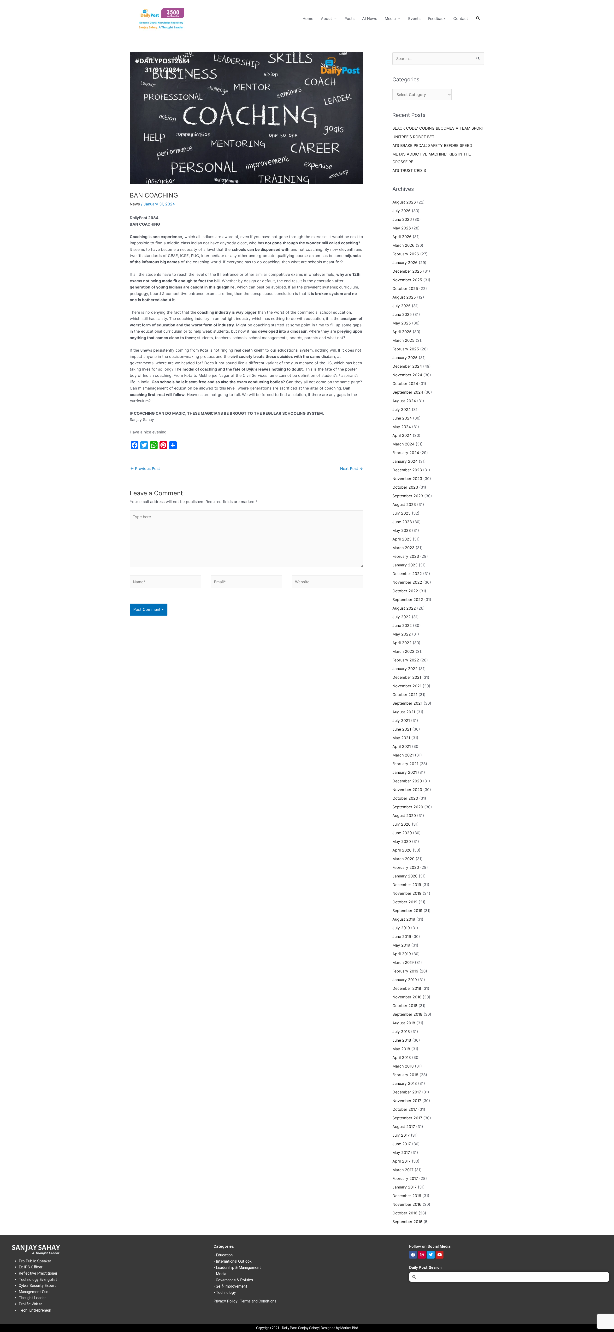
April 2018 (401, 1057)
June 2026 (402, 219)
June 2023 (402, 521)
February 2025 (405, 349)
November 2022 (407, 582)
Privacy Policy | (226, 1301)
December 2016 (406, 1195)
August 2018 (403, 1022)
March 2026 (403, 245)
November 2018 (406, 997)
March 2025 (403, 340)
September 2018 (407, 1014)
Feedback (437, 18)
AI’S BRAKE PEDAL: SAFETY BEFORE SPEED (432, 145)
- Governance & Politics (233, 1280)
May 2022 (401, 634)
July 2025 (401, 305)
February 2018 (405, 1074)
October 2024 (405, 383)
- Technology (224, 1292)
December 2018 (406, 988)
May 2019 (401, 945)
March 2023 (403, 547)
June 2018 (401, 1040)
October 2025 (405, 288)
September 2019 (407, 910)
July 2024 (401, 409)
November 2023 (407, 478)
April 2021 (401, 746)
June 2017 (401, 1143)
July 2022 (401, 616)
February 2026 (405, 254)
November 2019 (406, 893)
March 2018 (403, 1066)
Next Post (351, 468)
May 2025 (401, 323)
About (326, 18)
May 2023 (401, 530)
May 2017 (401, 1152)
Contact (460, 18)
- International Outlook (232, 1261)
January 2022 (405, 668)
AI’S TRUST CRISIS (409, 170)
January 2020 (405, 876)
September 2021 (407, 703)
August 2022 (404, 608)
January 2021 (404, 772)
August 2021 (403, 711)
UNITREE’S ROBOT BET (413, 136)
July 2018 (401, 1031)
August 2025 (404, 297)
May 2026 (401, 228)
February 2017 (405, 1178)
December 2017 (406, 1092)
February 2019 (405, 971)
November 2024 (407, 374)
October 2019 (404, 902)
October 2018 (404, 1005)
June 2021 (401, 729)
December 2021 (406, 677)
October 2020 (405, 798)
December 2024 (407, 366)
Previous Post (145, 468)
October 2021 (404, 694)
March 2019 (403, 962)
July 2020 (401, 824)
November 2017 (406, 1100)
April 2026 (402, 236)
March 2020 (403, 858)
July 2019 (401, 927)
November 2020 (407, 789)
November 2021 (406, 686)
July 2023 (401, 513)
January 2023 (405, 565)
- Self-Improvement (230, 1286)
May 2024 (401, 426)
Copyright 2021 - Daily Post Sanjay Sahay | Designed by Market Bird (307, 1328)
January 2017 (404, 1187)
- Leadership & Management (237, 1267)
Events (414, 18)
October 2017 (404, 1109)
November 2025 (407, 279)
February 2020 (405, 867)
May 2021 (401, 737)
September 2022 (407, 599)
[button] (478, 18)
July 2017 (401, 1135)
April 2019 (401, 953)
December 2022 (407, 573)
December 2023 (407, 470)
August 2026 (404, 202)
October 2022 (405, 590)
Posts (349, 18)
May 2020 (401, 841)
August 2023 (404, 504)
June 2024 (402, 418)
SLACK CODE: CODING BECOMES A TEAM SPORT (438, 128)
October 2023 (405, 487)
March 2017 (402, 1169)
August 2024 (404, 400)
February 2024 (405, 452)
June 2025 (402, 314)
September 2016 (407, 1221)
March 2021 (403, 755)
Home (307, 18)
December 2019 (406, 884)
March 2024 (403, 444)
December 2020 (407, 781)
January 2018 (404, 1083)
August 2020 (404, 815)
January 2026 (405, 262)
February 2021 (405, 763)
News (135, 204)
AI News (369, 18)
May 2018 (401, 1048)
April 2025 (402, 331)
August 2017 (403, 1126)
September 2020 (407, 806)
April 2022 (402, 642)
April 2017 (401, 1161)
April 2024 (402, 435)
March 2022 (403, 651)
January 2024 (405, 461)
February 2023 (405, 556)
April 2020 (402, 850)
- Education (223, 1255)
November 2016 (406, 1204)
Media (390, 18)
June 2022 (402, 625)
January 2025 (405, 357)
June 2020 (402, 832)
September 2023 (407, 495)
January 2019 (404, 979)
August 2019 (403, 919)
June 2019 (401, 936)
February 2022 (405, 660)
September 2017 (407, 1118)
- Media (219, 1274)
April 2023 (402, 539)
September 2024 (407, 392)
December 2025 (407, 271)
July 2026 (401, 210)
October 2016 (404, 1213)
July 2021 (401, 720)
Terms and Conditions (258, 1301)
